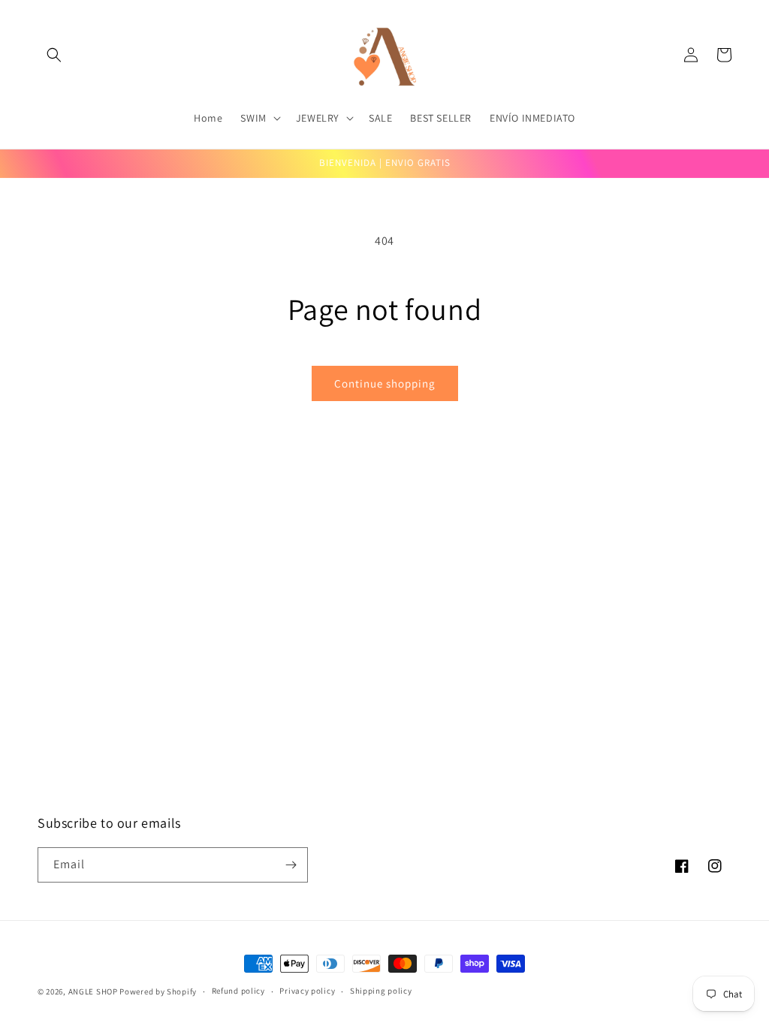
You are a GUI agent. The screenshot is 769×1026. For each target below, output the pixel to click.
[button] (54, 54)
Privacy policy (307, 990)
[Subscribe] (290, 865)
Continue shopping (385, 383)
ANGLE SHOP (93, 991)
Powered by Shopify (158, 991)
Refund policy (238, 990)
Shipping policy (381, 990)
